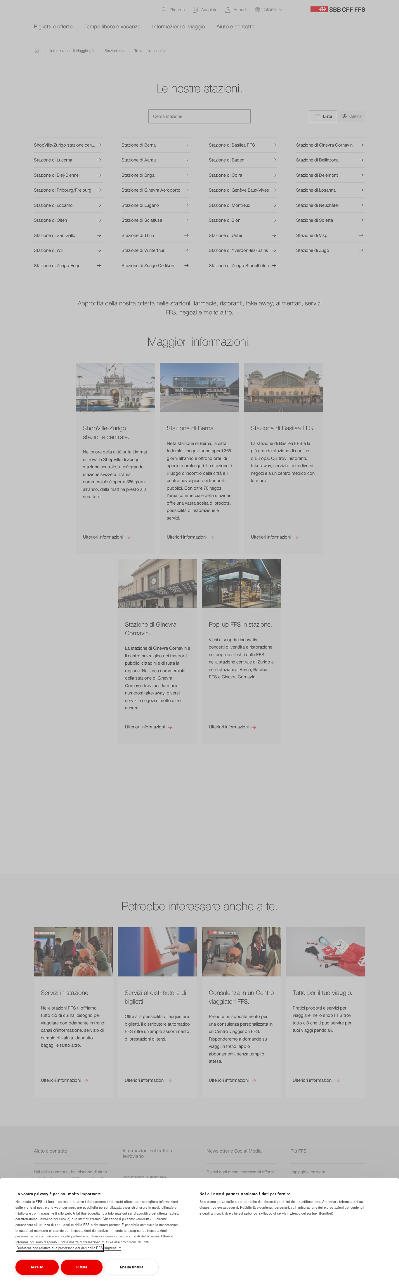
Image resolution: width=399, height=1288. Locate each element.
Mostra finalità (131, 1267)
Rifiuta (81, 1267)
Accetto (37, 1267)
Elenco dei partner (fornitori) (312, 1213)
